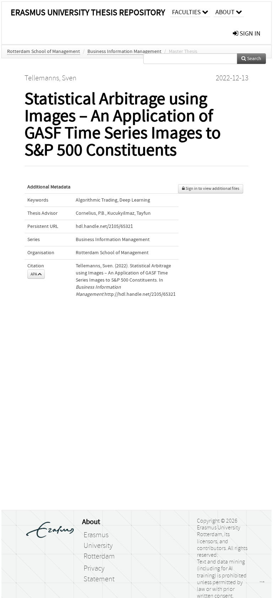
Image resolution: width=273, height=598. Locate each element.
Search (253, 59)
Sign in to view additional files (212, 188)
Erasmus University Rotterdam (99, 546)
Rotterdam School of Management (43, 51)
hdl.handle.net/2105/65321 (104, 226)
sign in (249, 33)
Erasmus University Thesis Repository (88, 12)
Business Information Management (124, 51)
